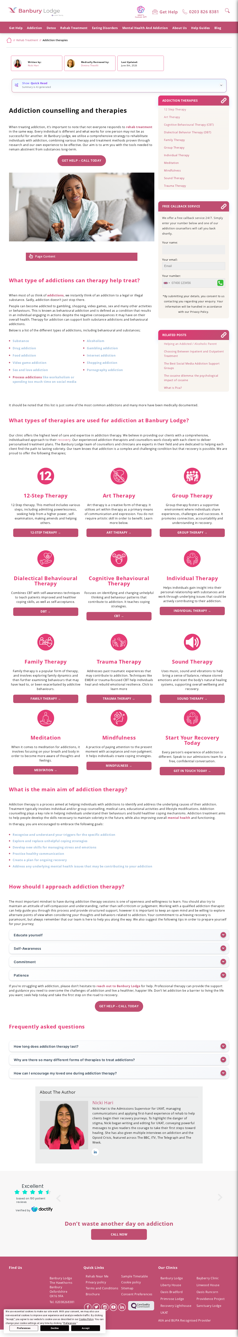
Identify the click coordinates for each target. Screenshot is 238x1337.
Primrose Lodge (172, 1299)
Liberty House (170, 1285)
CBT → (119, 616)
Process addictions (28, 377)
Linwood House (208, 1285)
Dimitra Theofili (90, 65)
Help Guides (200, 28)
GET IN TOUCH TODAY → (192, 771)
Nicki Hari (33, 65)
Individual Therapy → (192, 611)
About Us (179, 28)
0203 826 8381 (204, 11)
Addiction (34, 28)
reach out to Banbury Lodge (118, 986)
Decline (55, 1328)
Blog (217, 28)
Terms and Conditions (102, 1288)
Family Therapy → (45, 699)
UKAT (164, 1313)
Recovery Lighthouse (176, 1306)
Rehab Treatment (74, 28)
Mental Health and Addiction (145, 28)
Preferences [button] (69, 1323)
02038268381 (65, 1302)
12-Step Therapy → (45, 532)
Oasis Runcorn (207, 1292)
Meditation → (45, 770)
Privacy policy (96, 1282)
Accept (86, 1328)
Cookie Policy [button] (86, 1319)
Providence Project (211, 1299)
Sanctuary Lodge (209, 1306)
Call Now (119, 1234)
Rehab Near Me (97, 1276)
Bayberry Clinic (208, 1278)
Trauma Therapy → (119, 699)
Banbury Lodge (171, 1278)
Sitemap (127, 1288)
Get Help (169, 11)
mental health (179, 818)
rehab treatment (139, 127)
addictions (55, 295)
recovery (64, 440)
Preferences (23, 1328)
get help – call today (82, 160)
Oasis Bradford (171, 1292)
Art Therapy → (119, 532)
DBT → (46, 611)
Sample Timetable (134, 1276)
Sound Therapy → (192, 699)
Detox (51, 28)
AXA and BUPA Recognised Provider (184, 1320)
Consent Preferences (136, 1294)
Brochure (93, 1294)
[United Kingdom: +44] (166, 283)
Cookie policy (131, 1282)
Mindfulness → (119, 766)
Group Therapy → (192, 532)
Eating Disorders (105, 28)
